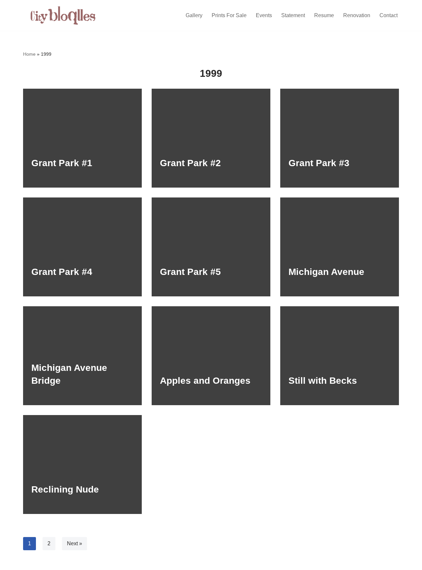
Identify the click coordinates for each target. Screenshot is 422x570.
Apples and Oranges (205, 380)
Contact (388, 15)
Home (29, 54)
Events (264, 15)
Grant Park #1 (61, 163)
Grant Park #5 (190, 272)
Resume (324, 15)
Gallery (194, 15)
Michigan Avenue (326, 272)
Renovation (356, 15)
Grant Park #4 (61, 272)
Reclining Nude (65, 489)
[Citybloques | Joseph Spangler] (64, 15)
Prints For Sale (229, 15)
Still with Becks (322, 380)
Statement (293, 15)
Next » (74, 543)
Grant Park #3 (318, 163)
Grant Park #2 (190, 163)
